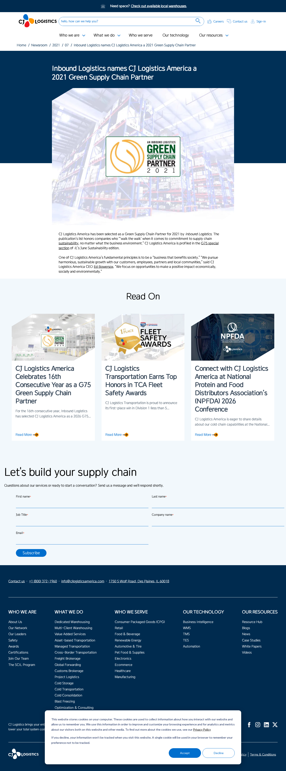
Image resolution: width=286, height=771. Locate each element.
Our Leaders (17, 634)
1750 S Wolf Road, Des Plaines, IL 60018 (139, 581)
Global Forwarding (68, 665)
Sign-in (261, 21)
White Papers (252, 646)
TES (186, 640)
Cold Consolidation (68, 695)
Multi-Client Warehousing (73, 628)
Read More (23, 435)
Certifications (18, 652)
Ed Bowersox (103, 267)
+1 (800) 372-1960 (43, 581)
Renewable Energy (128, 640)
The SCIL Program (21, 665)
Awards (13, 646)
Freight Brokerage (67, 659)
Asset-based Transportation (75, 640)
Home (21, 45)
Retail (119, 628)
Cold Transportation (69, 689)
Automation (191, 646)
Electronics (123, 659)
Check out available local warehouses (158, 6)
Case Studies (251, 640)
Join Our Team (18, 659)
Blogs (246, 628)
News (246, 634)
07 (67, 45)
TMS (186, 634)
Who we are (69, 35)
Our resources (211, 35)
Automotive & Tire (128, 646)
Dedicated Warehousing (72, 622)
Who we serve (140, 35)
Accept (185, 753)
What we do (104, 35)
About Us (15, 622)
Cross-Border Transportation (76, 652)
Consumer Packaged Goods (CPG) (140, 622)
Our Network (17, 628)
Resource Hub (252, 622)
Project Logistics (67, 677)
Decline (219, 753)
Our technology (175, 35)
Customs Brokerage (69, 671)
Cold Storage (64, 683)
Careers (218, 21)
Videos (247, 652)
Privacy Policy (202, 729)
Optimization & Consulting (74, 708)
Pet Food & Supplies (129, 652)
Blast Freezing (65, 701)
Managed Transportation (72, 646)
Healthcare (123, 671)
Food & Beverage (127, 634)
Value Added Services (70, 634)
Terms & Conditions (263, 754)
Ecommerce (123, 665)
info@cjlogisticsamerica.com (82, 581)
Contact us (240, 21)
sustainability (68, 243)
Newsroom (39, 45)
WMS (187, 628)
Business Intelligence (198, 622)
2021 (56, 45)
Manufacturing (125, 677)
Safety (13, 640)
